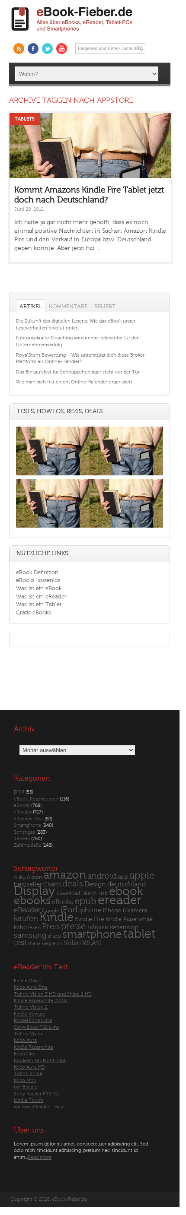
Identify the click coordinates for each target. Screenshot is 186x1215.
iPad (69, 909)
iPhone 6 (114, 911)
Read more (39, 1157)
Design (95, 884)
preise (73, 926)
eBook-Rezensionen (36, 799)
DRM (19, 792)
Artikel (30, 306)
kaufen (26, 918)
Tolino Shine (28, 1073)
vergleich (52, 943)
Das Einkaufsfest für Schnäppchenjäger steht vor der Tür (78, 372)
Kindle (56, 917)
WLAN (91, 943)
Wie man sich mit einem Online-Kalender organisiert (74, 382)
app (123, 877)
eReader (23, 812)
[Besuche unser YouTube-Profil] (61, 48)
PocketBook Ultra (33, 1020)
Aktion (34, 877)
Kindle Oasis (27, 981)
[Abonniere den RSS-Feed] (19, 48)
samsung (30, 935)
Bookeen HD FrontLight (40, 1060)
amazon (64, 875)
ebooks (32, 900)
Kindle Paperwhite (129, 919)
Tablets (25, 119)
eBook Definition (37, 572)
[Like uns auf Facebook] (33, 48)
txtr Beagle (25, 1087)
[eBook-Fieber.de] (72, 33)
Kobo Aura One (31, 987)
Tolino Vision (29, 1034)
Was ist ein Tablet (38, 604)
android (102, 876)
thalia (34, 943)
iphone (90, 910)
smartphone (92, 934)
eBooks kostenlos (38, 580)
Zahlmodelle (27, 845)
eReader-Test (28, 819)
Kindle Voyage (29, 1014)
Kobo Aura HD (29, 1067)
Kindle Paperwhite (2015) (40, 1000)
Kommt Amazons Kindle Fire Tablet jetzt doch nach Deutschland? (89, 195)
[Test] (53, 475)
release (97, 927)
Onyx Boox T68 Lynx (36, 1027)
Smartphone (27, 825)
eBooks (22, 805)
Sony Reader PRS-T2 (36, 1094)
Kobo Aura (25, 1040)
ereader (120, 900)
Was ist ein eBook (38, 588)
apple (142, 875)
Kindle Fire (89, 919)
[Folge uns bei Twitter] (47, 48)
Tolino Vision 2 (31, 1007)
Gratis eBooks (33, 612)
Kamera (137, 910)
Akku (20, 877)
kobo (20, 927)
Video (72, 943)
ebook (126, 891)
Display (34, 891)
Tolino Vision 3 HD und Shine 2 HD (53, 994)
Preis (51, 926)
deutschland (126, 884)
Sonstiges (24, 832)
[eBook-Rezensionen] (53, 528)
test (20, 942)
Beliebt (104, 306)
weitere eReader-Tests (38, 1107)
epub (85, 901)
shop (54, 936)
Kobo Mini (25, 1080)
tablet (139, 934)
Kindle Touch (28, 1100)
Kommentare (68, 306)
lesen (34, 927)
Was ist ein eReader (41, 596)
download (68, 893)
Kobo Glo (24, 1054)
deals (72, 884)
